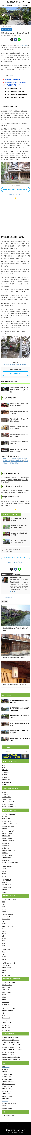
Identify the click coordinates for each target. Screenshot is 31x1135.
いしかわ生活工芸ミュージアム (10, 821)
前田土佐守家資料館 (7, 855)
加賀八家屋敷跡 (6, 1030)
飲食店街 (4, 997)
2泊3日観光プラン (6, 799)
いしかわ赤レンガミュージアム (10, 823)
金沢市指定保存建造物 (7, 1010)
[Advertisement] (15, 217)
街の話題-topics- (6, 1106)
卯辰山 (3, 972)
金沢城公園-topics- (7, 1072)
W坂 (3, 936)
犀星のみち (5, 933)
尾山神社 (4, 869)
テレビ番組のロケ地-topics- (9, 1103)
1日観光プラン (5, 794)
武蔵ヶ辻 (4, 959)
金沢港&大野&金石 (6, 968)
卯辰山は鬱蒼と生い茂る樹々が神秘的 (15, 82)
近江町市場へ (11, 493)
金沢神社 (4, 871)
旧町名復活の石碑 (6, 1022)
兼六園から (22, 459)
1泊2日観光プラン (6, 797)
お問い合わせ (21, 1125)
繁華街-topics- (5, 1098)
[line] (19, 39)
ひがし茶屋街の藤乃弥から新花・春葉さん (14, 657)
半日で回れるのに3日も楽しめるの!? (15, 1128)
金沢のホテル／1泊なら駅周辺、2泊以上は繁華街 (18, 541)
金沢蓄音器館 (5, 848)
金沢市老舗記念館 (6, 858)
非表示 (10, 75)
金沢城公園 (13, 501)
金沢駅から (6, 459)
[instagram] (12, 592)
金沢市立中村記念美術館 (8, 831)
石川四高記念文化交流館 (8, 826)
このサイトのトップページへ (15, 194)
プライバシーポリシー (8, 1115)
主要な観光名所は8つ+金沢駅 (16, 97)
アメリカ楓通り (6, 919)
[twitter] (11, 39)
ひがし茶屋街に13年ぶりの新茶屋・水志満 (14, 685)
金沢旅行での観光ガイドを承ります (14, 190)
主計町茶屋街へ (5, 490)
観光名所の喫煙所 (6, 1004)
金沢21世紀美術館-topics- (8, 1084)
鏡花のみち (5, 928)
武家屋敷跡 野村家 (6, 885)
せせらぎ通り (5, 938)
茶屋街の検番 (5, 1025)
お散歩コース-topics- (7, 1096)
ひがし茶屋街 (23, 45)
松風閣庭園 (5, 889)
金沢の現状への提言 (7, 1108)
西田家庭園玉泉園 (6, 887)
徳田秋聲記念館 (22, 478)
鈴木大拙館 (5, 828)
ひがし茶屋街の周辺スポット (15, 91)
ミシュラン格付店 (6, 992)
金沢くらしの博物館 (7, 838)
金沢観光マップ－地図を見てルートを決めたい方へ (19, 526)
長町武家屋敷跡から (15, 463)
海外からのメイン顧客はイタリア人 (11, 1047)
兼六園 (7, 501)
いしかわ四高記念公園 (7, 914)
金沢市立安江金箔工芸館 (8, 840)
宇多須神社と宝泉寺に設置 (12, 79)
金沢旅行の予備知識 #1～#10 (14, 549)
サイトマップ (9, 551)
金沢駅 (3, 501)
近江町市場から (14, 459)
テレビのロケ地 (6, 1018)
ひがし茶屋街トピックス (15, 373)
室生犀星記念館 (6, 860)
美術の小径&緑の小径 (7, 926)
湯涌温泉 (4, 970)
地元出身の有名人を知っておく (10, 1054)
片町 (3, 954)
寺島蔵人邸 (5, 882)
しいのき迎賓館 (6, 916)
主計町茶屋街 (9, 480)
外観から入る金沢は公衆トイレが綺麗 (11, 1045)
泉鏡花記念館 (17, 480)
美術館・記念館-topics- (8, 1089)
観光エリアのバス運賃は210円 (9, 806)
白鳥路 (3, 904)
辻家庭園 (4, 892)
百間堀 (3, 902)
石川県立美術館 (6, 819)
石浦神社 (4, 876)
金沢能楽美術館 (6, 836)
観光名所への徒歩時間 (7, 804)
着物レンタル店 (6, 987)
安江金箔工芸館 (5, 478)
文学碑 (3, 1013)
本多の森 (4, 924)
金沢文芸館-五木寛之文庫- (8, 850)
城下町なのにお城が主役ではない (10, 1040)
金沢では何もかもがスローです (10, 1052)
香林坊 (3, 952)
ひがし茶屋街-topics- (7, 597)
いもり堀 (4, 909)
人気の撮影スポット (7, 985)
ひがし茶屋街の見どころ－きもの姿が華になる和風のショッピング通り (19, 390)
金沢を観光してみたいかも (16, 2)
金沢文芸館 (6, 482)
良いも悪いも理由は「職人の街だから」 (12, 1049)
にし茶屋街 (5, 775)
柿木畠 (3, 941)
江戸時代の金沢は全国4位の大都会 (10, 1037)
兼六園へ (13, 490)
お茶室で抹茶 (5, 1002)
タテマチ (4, 956)
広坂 (3, 921)
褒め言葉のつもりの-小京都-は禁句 (11, 1059)
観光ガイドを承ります (11, 1125)
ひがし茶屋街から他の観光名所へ (17, 94)
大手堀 (3, 906)
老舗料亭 (4, 994)
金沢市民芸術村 (6, 975)
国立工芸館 (5, 816)
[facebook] (15, 39)
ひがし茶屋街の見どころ (14, 88)
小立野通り (5, 945)
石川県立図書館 (6, 965)
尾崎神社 (4, 873)
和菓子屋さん (5, 999)
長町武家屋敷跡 (17, 503)
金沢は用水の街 (6, 1027)
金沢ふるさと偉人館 (7, 833)
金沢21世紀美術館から (17, 461)
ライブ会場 (5, 1020)
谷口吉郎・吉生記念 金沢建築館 (10, 862)
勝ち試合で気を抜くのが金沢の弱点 (11, 1057)
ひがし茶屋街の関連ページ (12, 85)
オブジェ (4, 1015)
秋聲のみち (14, 478)
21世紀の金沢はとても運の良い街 (10, 1042)
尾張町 (3, 943)
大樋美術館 (5, 853)
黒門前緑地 (5, 911)
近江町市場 (8, 505)
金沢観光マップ (6, 792)
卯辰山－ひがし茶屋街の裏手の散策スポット (15, 364)
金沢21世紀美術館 (6, 782)
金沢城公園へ (20, 490)
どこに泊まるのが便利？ (8, 802)
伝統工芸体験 (5, 990)
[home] (14, 592)
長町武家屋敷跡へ (21, 493)
